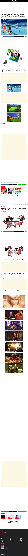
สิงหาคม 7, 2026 (9, 197)
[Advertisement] (14, 78)
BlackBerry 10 (2, 537)
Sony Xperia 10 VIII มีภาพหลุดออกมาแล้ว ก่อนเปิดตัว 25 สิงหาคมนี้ (18, 521)
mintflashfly (4, 211)
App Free (2, 536)
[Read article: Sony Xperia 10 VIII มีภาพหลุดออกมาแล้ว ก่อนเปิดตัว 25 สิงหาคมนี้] (18, 517)
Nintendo (13, 17)
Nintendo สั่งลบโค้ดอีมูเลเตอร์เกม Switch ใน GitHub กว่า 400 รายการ (4, 194)
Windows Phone (21, 541)
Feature (2, 540)
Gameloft (7, 182)
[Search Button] (26, 1)
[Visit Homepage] (14, 1)
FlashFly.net (3, 554)
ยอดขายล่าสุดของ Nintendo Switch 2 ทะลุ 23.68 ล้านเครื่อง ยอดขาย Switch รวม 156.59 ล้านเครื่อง (11, 195)
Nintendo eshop (21, 182)
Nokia (10, 539)
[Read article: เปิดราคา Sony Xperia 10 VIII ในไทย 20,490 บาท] (4, 517)
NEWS (10, 537)
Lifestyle (11, 536)
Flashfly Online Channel (4, 541)
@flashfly (4, 17)
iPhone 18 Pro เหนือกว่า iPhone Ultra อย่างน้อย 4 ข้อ (10, 547)
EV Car (2, 539)
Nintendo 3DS (17, 182)
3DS (4, 182)
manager (4, 450)
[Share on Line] (25, 36)
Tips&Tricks (20, 539)
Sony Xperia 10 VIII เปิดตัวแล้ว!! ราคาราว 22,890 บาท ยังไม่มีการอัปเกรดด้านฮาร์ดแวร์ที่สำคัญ (10, 521)
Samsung (20, 537)
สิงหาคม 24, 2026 (16, 522)
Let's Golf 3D (10, 182)
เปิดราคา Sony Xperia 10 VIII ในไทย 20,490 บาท (4, 520)
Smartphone (3, 518)
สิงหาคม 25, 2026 (2, 521)
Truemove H (20, 540)
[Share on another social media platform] (26, 36)
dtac (1, 538)
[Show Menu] (1, 1)
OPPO (10, 540)
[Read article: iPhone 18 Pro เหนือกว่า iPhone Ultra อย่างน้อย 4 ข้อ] (2, 548)
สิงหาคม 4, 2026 (16, 196)
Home (1, 206)
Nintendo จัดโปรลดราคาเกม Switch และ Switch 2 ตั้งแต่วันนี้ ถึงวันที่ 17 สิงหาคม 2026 (18, 194)
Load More (14, 525)
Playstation (4, 206)
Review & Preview (21, 536)
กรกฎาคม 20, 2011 (9, 17)
